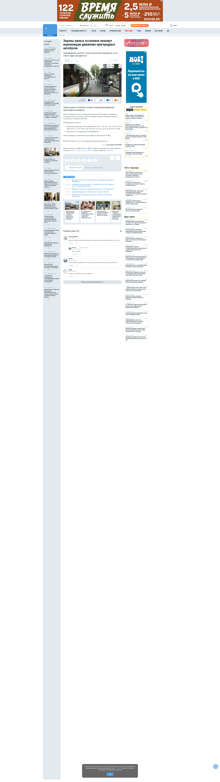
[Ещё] (168, 31)
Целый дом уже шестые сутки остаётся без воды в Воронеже (51, 171)
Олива (70, 269)
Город (93, 31)
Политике (117, 768)
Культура (50, 214)
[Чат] (215, 766)
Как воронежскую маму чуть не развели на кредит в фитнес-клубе (51, 233)
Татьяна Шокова (73, 236)
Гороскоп (50, 58)
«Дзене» (89, 150)
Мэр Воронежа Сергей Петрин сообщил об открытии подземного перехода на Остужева (70, 215)
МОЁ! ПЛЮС (129, 31)
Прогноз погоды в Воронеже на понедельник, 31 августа (50, 76)
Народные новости (78, 31)
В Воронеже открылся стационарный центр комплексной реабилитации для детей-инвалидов (118, 215)
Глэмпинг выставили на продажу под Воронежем (51, 244)
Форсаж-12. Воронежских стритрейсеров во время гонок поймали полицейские (51, 278)
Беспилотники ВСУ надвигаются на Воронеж (50, 50)
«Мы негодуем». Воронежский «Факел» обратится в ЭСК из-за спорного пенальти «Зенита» (51, 184)
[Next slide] (121, 211)
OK (110, 774)
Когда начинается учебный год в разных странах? (50, 160)
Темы (139, 31)
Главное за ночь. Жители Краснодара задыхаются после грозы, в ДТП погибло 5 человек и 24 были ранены (51, 293)
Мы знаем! (159, 31)
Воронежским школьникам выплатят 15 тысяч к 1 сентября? (51, 266)
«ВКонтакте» (82, 150)
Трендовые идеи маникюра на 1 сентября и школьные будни (51, 103)
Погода (103, 31)
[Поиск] (174, 31)
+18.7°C (111, 25)
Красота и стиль (52, 100)
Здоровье (50, 111)
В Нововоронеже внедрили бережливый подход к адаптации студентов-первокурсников (87, 214)
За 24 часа (129, 109)
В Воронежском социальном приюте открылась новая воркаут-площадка (103, 213)
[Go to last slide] (63, 211)
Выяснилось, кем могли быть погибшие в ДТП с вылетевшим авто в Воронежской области (51, 128)
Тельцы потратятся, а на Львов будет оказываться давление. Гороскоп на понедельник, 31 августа (51, 63)
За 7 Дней (136, 109)
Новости (62, 31)
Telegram (74, 150)
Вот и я (74, 247)
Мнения (148, 31)
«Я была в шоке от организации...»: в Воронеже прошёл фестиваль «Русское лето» (50, 219)
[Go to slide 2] (136, 47)
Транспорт (62, 35)
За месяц (143, 109)
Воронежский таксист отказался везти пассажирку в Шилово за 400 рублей (51, 140)
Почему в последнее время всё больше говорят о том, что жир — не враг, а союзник (51, 115)
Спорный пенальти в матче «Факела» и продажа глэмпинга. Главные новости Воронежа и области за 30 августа (51, 90)
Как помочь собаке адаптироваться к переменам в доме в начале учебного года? (51, 206)
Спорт (49, 179)
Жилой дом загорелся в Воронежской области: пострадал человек (51, 255)
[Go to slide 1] (135, 47)
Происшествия (115, 31)
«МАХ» (89, 148)
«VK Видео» (110, 150)
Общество (50, 84)
